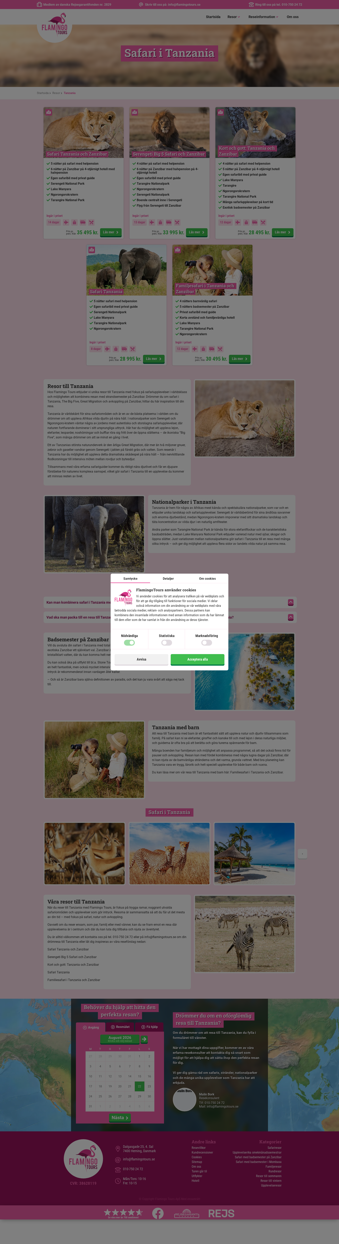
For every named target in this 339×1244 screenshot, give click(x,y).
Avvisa (141, 659)
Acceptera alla (197, 659)
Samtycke (130, 578)
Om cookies (207, 578)
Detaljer (168, 578)
